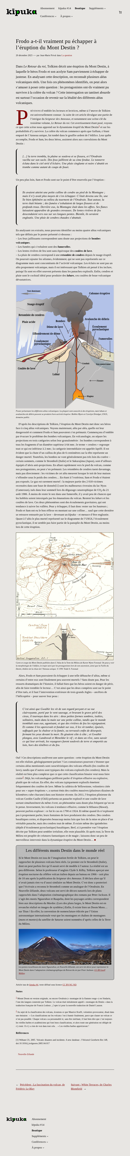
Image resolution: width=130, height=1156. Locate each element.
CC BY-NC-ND (69, 984)
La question (67, 55)
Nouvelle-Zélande (26, 1054)
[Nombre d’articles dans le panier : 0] (120, 12)
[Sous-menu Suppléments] (105, 8)
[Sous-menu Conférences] (55, 16)
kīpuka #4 (33, 984)
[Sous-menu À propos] (72, 16)
